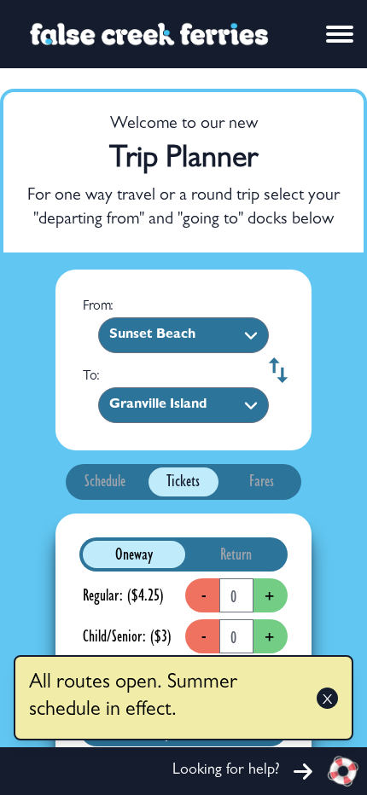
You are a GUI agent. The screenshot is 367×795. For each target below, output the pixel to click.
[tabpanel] (183, 641)
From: (98, 307)
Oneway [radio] (134, 556)
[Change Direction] (274, 370)
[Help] (343, 771)
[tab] (105, 483)
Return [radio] (236, 556)
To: (91, 377)
